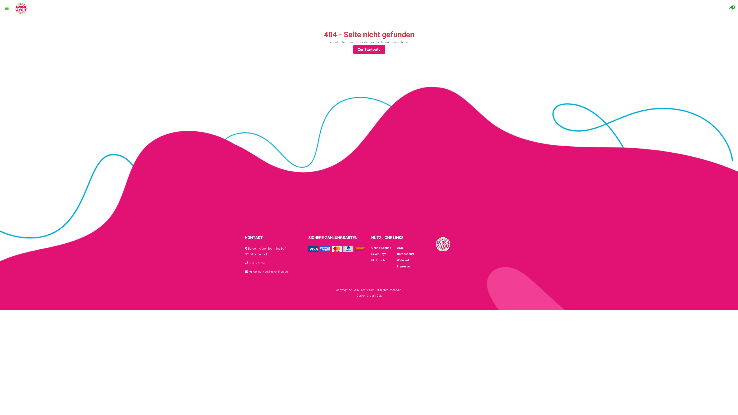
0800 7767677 (257, 263)
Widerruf (403, 260)
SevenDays (378, 254)
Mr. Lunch (378, 260)
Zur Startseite (369, 49)
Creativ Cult (374, 295)
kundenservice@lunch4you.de (268, 271)
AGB (400, 248)
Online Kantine (381, 248)
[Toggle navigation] (7, 8)
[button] (731, 8)
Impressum (404, 266)
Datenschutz (405, 254)
